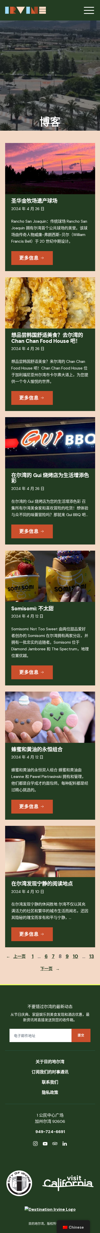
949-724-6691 (50, 1131)
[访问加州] (68, 1183)
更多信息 (29, 258)
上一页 (16, 956)
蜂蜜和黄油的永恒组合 (37, 749)
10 (75, 956)
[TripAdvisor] (55, 1144)
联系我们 (50, 1082)
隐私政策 (50, 1092)
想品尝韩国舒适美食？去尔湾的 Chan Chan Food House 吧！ (47, 338)
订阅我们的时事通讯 (50, 1072)
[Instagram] (35, 1144)
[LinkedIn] (64, 1144)
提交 (81, 1035)
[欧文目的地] (50, 1209)
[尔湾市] (19, 1183)
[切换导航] (89, 10)
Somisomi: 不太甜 (32, 608)
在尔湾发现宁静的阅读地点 (42, 884)
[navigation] (73, 1226)
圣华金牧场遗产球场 (34, 201)
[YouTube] (45, 1144)
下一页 (50, 968)
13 (91, 956)
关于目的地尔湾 (50, 1061)
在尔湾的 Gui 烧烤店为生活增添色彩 (50, 478)
